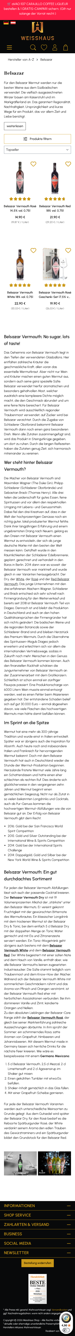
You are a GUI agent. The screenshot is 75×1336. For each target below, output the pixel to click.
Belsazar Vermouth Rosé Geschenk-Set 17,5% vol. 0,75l (55, 295)
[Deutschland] (6, 22)
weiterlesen (15, 126)
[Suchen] (33, 47)
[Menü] (9, 47)
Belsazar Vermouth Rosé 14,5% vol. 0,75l (20, 208)
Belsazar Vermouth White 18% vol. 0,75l (20, 295)
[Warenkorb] (65, 47)
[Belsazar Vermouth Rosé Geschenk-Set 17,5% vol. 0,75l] (55, 263)
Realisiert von (52, 1331)
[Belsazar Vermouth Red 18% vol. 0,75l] (55, 177)
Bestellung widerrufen (37, 1263)
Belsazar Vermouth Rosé (45, 1017)
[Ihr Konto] (54, 47)
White (20, 579)
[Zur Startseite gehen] (37, 31)
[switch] (66, 1330)
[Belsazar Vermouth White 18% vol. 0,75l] (20, 263)
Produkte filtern (40, 139)
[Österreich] (13, 22)
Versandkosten (59, 1309)
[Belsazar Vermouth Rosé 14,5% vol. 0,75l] (20, 177)
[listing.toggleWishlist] (33, 164)
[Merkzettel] (44, 47)
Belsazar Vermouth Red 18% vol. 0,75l (55, 208)
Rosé (34, 579)
